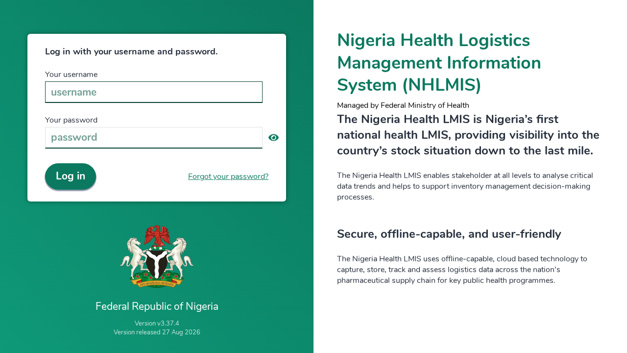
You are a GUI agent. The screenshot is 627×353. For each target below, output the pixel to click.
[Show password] (273, 138)
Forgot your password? (228, 176)
